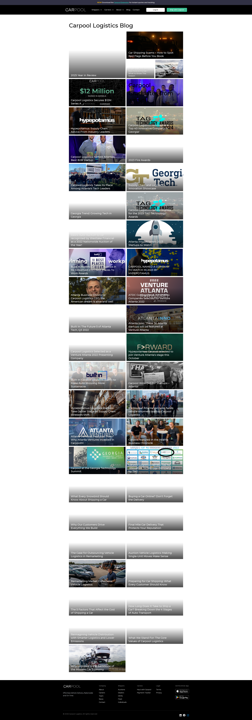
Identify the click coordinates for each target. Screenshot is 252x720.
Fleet (120, 699)
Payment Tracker (144, 693)
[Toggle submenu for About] (123, 10)
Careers (102, 693)
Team (101, 696)
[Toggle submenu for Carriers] (113, 10)
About (101, 690)
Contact (102, 702)
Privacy (159, 693)
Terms (158, 690)
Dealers (121, 693)
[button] (155, 10)
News (101, 699)
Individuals (122, 702)
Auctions (121, 690)
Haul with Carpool (144, 690)
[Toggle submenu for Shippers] (101, 10)
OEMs (120, 696)
